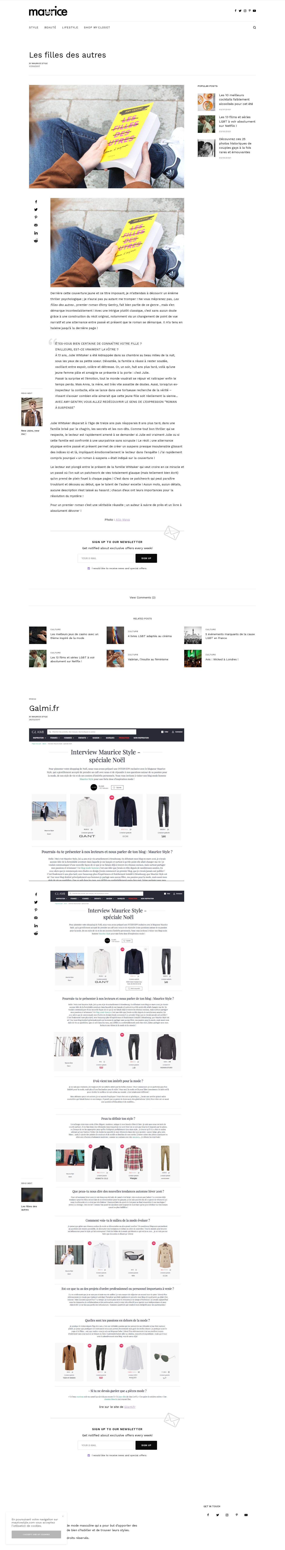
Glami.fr (130, 1407)
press (32, 699)
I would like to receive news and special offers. (119, 568)
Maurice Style (40, 63)
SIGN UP (146, 558)
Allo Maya (123, 519)
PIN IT (119, 242)
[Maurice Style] (48, 11)
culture (55, 629)
